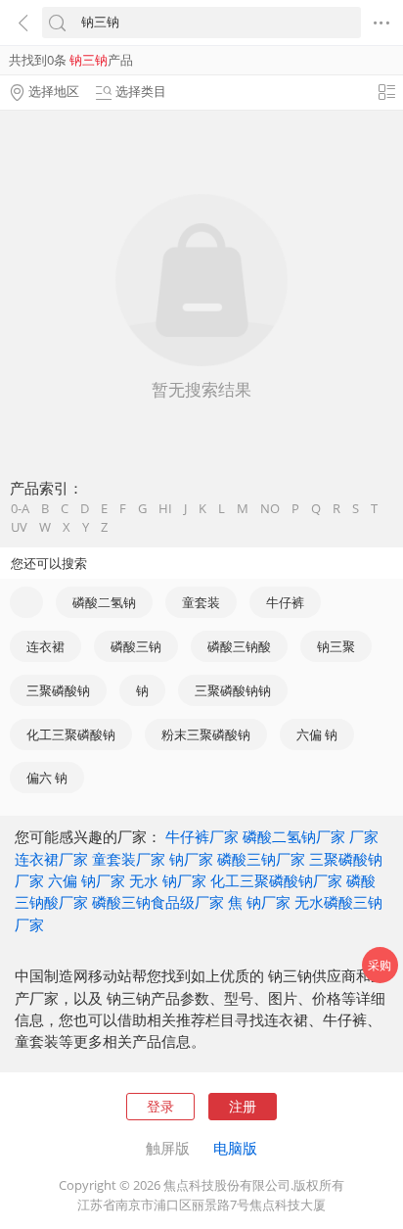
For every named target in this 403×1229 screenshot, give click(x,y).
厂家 (364, 836)
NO (270, 508)
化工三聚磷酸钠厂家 (276, 880)
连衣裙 (45, 646)
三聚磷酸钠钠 (233, 690)
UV (19, 527)
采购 (379, 964)
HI (165, 508)
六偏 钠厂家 (86, 880)
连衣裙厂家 (51, 859)
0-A (20, 508)
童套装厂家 (128, 859)
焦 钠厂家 (259, 902)
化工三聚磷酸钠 (70, 734)
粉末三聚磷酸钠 (205, 734)
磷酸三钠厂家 (261, 859)
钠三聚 (336, 646)
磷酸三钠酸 (239, 646)
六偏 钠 (316, 734)
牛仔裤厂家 (202, 836)
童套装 (201, 602)
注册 (242, 1106)
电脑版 (235, 1148)
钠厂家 (191, 859)
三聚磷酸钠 (58, 690)
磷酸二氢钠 (104, 602)
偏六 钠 (46, 777)
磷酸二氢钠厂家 (294, 836)
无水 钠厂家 (167, 880)
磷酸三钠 (136, 646)
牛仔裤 (285, 602)
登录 (160, 1106)
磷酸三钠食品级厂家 (158, 902)
